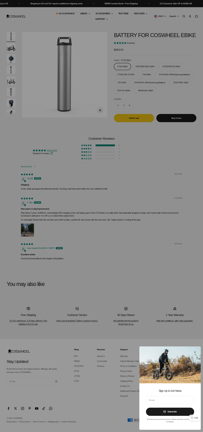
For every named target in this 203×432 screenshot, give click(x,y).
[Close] (195, 352)
